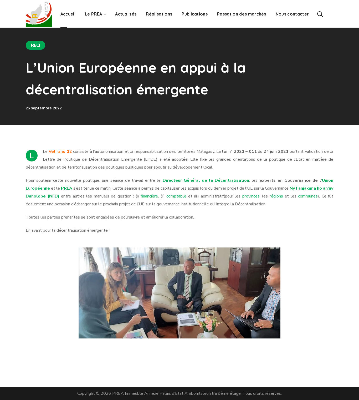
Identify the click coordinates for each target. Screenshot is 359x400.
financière (149, 196)
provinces (251, 196)
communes (308, 196)
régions (276, 196)
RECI (35, 45)
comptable (176, 196)
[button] (319, 14)
